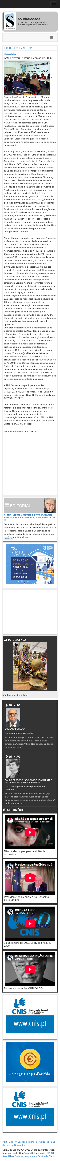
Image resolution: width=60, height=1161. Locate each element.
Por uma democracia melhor (19, 733)
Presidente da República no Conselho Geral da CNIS (26, 898)
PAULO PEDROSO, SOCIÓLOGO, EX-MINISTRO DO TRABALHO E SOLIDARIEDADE (28, 781)
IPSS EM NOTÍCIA (22, 48)
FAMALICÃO (10, 54)
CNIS (50, 1153)
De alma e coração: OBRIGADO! (23, 988)
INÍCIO (7, 48)
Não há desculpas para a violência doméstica (24, 853)
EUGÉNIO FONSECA (15, 729)
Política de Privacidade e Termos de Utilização (25, 1142)
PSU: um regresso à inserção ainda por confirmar (25, 787)
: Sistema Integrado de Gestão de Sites (28, 1156)
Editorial (8, 538)
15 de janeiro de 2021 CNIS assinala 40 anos (27, 944)
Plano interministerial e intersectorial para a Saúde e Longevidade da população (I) (29, 517)
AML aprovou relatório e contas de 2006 (28, 58)
